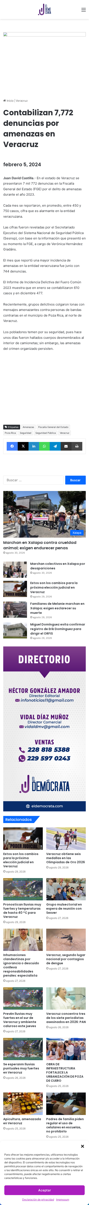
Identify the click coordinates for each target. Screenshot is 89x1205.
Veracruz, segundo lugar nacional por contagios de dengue (65, 959)
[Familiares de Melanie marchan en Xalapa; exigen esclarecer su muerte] (15, 610)
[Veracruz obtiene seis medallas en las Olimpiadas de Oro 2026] (66, 838)
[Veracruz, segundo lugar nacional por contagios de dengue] (66, 940)
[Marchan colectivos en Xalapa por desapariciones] (15, 570)
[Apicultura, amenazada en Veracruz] (23, 1104)
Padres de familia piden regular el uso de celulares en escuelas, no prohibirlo (65, 1125)
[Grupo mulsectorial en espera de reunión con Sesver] (66, 889)
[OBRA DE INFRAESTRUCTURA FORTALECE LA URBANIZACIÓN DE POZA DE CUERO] (66, 1049)
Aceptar (44, 1190)
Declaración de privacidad (38, 1199)
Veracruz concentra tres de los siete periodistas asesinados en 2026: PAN (66, 1018)
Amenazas (28, 427)
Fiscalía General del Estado (53, 427)
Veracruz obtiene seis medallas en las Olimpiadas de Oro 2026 (65, 858)
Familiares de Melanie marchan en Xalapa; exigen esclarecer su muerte (57, 608)
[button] (82, 1146)
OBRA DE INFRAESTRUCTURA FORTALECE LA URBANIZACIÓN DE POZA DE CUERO (64, 1072)
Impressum (62, 1199)
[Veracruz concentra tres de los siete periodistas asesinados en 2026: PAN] (66, 998)
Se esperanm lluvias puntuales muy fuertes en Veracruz (21, 1068)
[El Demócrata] (44, 9)
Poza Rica (10, 432)
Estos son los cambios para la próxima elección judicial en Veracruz (54, 587)
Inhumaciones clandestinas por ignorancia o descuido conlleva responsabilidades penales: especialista (21, 965)
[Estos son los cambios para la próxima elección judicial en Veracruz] (15, 589)
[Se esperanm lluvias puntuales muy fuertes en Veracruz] (23, 1049)
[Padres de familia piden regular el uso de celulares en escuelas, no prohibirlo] (66, 1104)
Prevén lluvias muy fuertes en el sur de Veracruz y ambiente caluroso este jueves (19, 1020)
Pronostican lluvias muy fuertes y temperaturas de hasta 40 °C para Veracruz (22, 910)
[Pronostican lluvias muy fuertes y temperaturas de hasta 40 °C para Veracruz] (23, 889)
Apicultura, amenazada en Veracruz (22, 1121)
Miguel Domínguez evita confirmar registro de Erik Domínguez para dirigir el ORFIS (57, 629)
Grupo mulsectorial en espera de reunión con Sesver (64, 908)
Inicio (10, 100)
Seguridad (25, 432)
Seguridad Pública (45, 432)
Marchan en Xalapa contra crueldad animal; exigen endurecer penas (39, 545)
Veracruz (22, 100)
